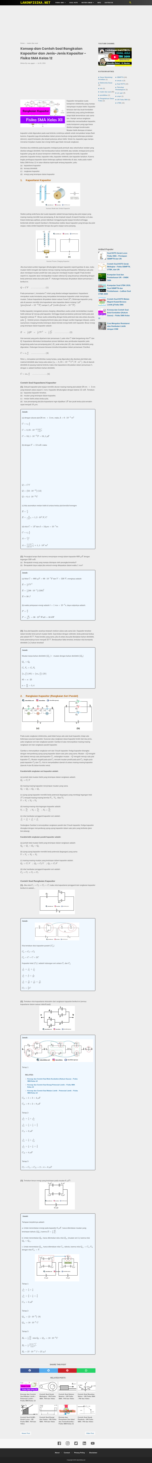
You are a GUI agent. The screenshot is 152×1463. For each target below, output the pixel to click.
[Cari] (130, 3)
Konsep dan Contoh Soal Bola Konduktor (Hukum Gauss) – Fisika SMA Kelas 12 (52, 1080)
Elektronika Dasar (106, 83)
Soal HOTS (73, 2)
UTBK (119, 103)
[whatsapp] (86, 1370)
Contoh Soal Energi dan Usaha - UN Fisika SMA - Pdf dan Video (48, 1419)
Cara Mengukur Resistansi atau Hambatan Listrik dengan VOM (118, 326)
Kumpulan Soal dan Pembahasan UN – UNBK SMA (118, 277)
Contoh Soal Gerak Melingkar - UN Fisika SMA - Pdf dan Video (48, 1396)
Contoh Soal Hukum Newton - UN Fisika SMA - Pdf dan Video (66, 1396)
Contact (67, 1453)
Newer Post (26, 1433)
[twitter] (48, 1370)
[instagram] (67, 1445)
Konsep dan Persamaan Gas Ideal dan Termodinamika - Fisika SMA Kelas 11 (67, 1420)
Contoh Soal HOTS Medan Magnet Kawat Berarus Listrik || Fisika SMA (118, 302)
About (57, 1453)
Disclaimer (93, 1453)
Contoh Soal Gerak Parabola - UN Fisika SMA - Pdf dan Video (85, 1419)
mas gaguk (31, 63)
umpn (119, 96)
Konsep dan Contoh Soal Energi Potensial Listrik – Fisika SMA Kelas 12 (51, 1086)
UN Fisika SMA (122, 99)
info (101, 88)
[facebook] (29, 1370)
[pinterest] (67, 1370)
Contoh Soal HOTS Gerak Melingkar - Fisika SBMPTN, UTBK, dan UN (118, 267)
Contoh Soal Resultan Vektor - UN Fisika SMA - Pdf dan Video (86, 1396)
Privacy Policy (79, 1453)
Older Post (90, 1433)
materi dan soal (105, 92)
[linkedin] (84, 1445)
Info (99, 2)
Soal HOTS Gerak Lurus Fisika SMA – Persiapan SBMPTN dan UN (117, 256)
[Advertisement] (76, 23)
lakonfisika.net (35, 3)
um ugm (120, 93)
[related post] (29, 1387)
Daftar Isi (109, 2)
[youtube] (92, 1445)
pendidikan (104, 95)
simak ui (120, 80)
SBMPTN (120, 77)
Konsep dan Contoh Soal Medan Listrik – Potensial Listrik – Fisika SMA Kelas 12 (52, 1092)
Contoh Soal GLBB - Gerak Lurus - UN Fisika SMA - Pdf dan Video (28, 1420)
